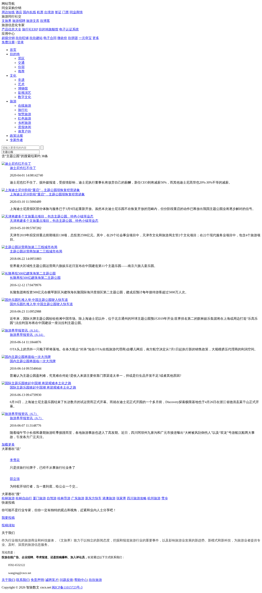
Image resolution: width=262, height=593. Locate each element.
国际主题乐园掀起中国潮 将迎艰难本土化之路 (43, 387)
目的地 (15, 54)
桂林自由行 (24, 498)
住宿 (21, 67)
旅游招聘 (18, 20)
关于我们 (8, 580)
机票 (40, 12)
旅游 (13, 101)
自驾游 (51, 498)
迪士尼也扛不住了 (23, 168)
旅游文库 (32, 20)
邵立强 (15, 479)
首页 (13, 50)
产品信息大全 (11, 29)
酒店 (19, 12)
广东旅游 (77, 498)
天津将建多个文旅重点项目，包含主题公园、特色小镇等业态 (54, 220)
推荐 (21, 71)
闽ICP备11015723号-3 (67, 587)
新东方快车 (93, 498)
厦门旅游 (39, 498)
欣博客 (45, 20)
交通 (21, 62)
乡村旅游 (24, 122)
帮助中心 (80, 580)
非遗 (21, 80)
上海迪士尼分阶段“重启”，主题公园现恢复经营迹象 (47, 194)
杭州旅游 (153, 498)
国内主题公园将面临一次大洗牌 (33, 361)
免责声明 (37, 580)
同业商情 (76, 12)
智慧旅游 (24, 114)
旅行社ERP (30, 29)
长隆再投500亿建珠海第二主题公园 (35, 277)
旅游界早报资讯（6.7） (26, 418)
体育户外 (24, 131)
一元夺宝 (85, 38)
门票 (65, 12)
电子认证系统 (69, 29)
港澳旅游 (108, 498)
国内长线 (29, 12)
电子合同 (49, 38)
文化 (13, 75)
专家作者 (16, 140)
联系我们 (22, 580)
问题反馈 (66, 580)
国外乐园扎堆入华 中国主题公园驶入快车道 (41, 304)
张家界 (121, 498)
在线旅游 (24, 105)
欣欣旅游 (95, 580)
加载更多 (8, 444)
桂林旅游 (8, 498)
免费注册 (8, 42)
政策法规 (16, 135)
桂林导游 (63, 498)
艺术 (21, 84)
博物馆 (23, 88)
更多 (96, 38)
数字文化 (24, 97)
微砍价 (62, 38)
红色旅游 (24, 118)
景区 (21, 58)
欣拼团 (73, 38)
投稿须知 (8, 525)
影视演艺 (24, 92)
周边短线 (8, 12)
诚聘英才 (51, 580)
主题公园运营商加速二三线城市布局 (36, 251)
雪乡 (164, 498)
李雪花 (15, 460)
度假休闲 (24, 127)
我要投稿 (8, 517)
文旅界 (6, 20)
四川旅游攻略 (137, 498)
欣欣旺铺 (22, 38)
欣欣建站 (36, 38)
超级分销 (8, 38)
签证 (58, 12)
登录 (20, 42)
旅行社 (23, 110)
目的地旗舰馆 (48, 29)
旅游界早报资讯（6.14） (27, 334)
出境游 (49, 12)
